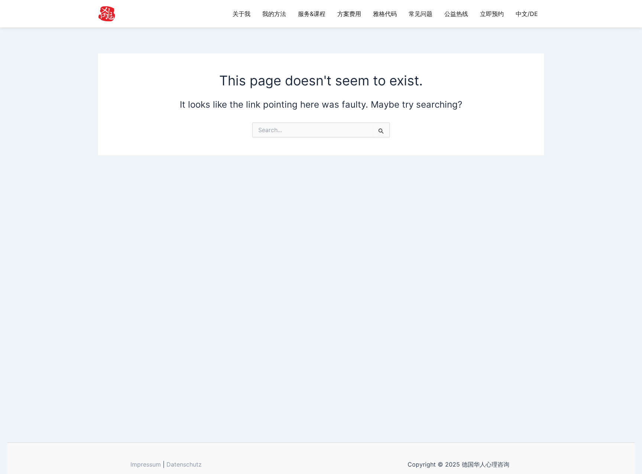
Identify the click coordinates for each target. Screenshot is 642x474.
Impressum (145, 464)
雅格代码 (385, 13)
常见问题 (420, 13)
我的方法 (274, 13)
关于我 (241, 13)
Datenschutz (184, 464)
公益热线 (456, 13)
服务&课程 (311, 13)
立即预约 (492, 13)
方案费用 (349, 13)
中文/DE (527, 13)
